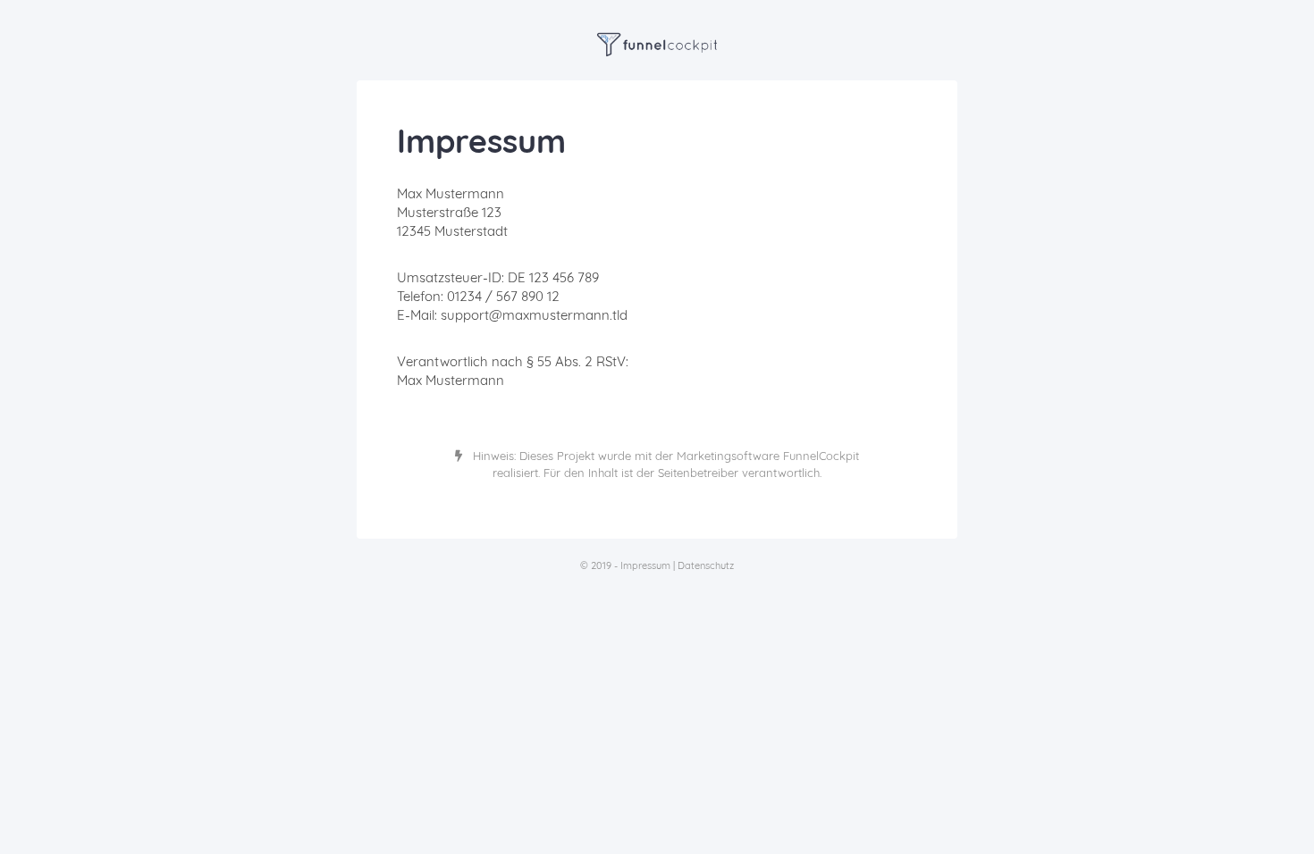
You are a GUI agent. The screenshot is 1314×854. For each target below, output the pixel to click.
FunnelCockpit (821, 455)
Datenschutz (706, 565)
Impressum (645, 565)
